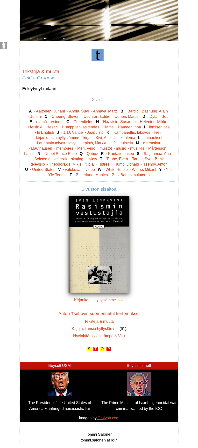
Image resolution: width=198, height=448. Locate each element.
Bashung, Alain (155, 111)
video (90, 170)
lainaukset (153, 138)
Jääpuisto (95, 132)
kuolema (127, 138)
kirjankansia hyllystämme (57, 138)
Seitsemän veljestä (50, 159)
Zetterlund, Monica (92, 175)
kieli (157, 132)
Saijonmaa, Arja (157, 154)
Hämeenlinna (129, 127)
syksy (92, 159)
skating (77, 159)
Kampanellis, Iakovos (131, 132)
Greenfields (83, 122)
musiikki (137, 148)
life (114, 143)
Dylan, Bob (159, 116)
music (121, 148)
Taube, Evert (117, 159)
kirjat (87, 138)
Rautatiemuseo (121, 154)
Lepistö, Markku (93, 143)
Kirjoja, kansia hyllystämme (95, 329)
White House (117, 170)
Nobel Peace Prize (60, 154)
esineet (57, 122)
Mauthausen (41, 148)
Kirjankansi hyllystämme (95, 300)
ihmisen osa (159, 127)
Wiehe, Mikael (144, 170)
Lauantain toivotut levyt (56, 143)
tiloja (89, 164)
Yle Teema (57, 175)
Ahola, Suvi (79, 111)
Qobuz (92, 154)
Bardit (132, 111)
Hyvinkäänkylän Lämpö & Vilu (99, 336)
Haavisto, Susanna (119, 122)
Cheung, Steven (65, 116)
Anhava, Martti (105, 111)
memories (64, 148)
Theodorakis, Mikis (65, 164)
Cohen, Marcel (127, 116)
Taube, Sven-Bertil (148, 159)
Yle (169, 170)
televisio (38, 164)
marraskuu (152, 143)
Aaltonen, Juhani (50, 111)
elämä (41, 122)
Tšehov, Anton (155, 164)
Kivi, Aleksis (106, 138)
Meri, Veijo (86, 148)
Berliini (36, 116)
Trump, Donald (126, 164)
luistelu (127, 143)
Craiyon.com (108, 418)
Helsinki (35, 127)
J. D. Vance (73, 132)
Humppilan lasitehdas (80, 127)
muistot (105, 148)
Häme (108, 127)
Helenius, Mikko (153, 122)
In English (45, 132)
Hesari (52, 127)
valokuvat (73, 170)
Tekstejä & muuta (40, 71)
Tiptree (104, 164)
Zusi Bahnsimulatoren (131, 175)
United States (43, 170)
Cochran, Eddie (97, 116)
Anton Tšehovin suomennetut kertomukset (99, 313)
